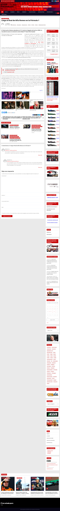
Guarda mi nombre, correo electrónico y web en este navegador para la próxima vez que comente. (20, 213)
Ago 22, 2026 (4, 495)
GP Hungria (55, 369)
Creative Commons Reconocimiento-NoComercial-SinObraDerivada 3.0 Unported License (52, 465)
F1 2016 (54, 352)
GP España (52, 368)
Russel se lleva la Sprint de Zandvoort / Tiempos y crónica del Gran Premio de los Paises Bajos (22, 494)
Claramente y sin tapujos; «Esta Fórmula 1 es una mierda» (52, 282)
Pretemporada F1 (49, 380)
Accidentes (49, 347)
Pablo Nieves (16, 128)
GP (51, 361)
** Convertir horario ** (54, 54)
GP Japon (52, 371)
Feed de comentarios (51, 440)
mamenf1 (8, 23)
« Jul (47, 322)
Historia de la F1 (40, 126)
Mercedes (55, 376)
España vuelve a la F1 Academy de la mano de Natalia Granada (52, 273)
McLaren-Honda (49, 376)
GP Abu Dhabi (55, 361)
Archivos (6, 11)
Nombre (3, 195)
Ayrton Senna (4, 14)
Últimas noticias (16, 125)
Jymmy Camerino (40, 495)
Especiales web (49, 352)
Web (2, 207)
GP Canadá (49, 366)
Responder (40, 155)
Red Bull (55, 380)
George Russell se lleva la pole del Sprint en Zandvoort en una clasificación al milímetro (37, 493)
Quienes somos (50, 450)
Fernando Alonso (45, 6)
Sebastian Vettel (49, 381)
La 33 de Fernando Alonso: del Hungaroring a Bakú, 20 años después (15, 140)
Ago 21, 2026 (34, 495)
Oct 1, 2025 (11, 141)
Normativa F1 (49, 378)
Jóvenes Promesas (32, 11)
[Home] (2, 12)
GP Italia (48, 371)
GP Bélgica (52, 364)
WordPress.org (49, 442)
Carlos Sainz (49, 349)
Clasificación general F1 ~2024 (52, 197)
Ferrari (55, 359)
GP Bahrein (54, 362)
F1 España (15, 135)
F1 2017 (48, 354)
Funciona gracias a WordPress (25, 509)
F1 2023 (48, 357)
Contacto (49, 453)
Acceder (48, 436)
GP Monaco (49, 373)
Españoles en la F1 (35, 6)
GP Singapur (54, 373)
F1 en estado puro (7, 7)
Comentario (4, 175)
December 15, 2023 (10, 72)
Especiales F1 (11, 135)
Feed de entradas (50, 438)
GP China (53, 366)
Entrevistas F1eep (41, 11)
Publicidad (49, 452)
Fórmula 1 (50, 6)
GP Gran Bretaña (49, 369)
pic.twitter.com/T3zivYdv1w (10, 70)
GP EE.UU (48, 368)
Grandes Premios (34, 126)
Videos (48, 383)
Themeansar (38, 509)
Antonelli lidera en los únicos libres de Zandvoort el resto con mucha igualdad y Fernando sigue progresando (52, 494)
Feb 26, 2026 (12, 128)
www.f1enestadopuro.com (50, 468)
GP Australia (49, 362)
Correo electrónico (5, 201)
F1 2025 (55, 357)
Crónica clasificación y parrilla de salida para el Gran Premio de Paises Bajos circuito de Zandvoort (7, 494)
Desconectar (49, 234)
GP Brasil (48, 364)
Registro (48, 433)
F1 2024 (51, 357)
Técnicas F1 (40, 6)
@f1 (16, 69)
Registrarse (49, 232)
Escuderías (25, 6)
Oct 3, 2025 (34, 131)
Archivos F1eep (30, 6)
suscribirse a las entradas (51, 206)
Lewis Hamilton (49, 374)
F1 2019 (54, 354)
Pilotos (22, 6)
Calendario (24, 11)
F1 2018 (51, 354)
